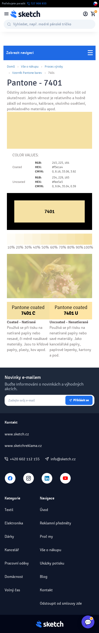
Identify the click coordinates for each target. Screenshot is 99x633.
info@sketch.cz (63, 459)
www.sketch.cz (17, 434)
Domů (11, 66)
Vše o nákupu (29, 66)
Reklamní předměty (55, 523)
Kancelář (12, 550)
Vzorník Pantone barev (27, 73)
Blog (43, 576)
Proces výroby (54, 66)
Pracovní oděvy (17, 563)
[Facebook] (10, 478)
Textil (9, 510)
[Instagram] (28, 478)
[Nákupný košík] (93, 14)
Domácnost (14, 576)
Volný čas (12, 590)
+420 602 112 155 (25, 459)
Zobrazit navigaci (20, 53)
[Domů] (25, 14)
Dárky (9, 536)
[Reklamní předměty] (6, 14)
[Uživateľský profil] (85, 14)
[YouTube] (65, 478)
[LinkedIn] (46, 478)
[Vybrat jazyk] (95, 3)
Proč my (46, 536)
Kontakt (46, 590)
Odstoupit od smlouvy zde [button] (61, 603)
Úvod (44, 510)
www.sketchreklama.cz (23, 445)
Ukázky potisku (52, 563)
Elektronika (14, 523)
